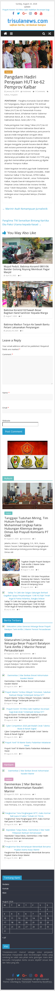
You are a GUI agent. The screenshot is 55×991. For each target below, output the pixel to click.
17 (5, 922)
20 (26, 922)
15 (41, 918)
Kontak (5, 888)
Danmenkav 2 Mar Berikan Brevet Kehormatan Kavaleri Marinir (23, 787)
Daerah (8, 72)
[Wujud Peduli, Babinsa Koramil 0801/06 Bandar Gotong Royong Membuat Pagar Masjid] (27, 239)
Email (5, 407)
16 (48, 918)
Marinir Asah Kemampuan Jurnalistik (25, 208)
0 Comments (40, 91)
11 (12, 918)
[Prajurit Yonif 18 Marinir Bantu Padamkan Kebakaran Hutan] (26, 742)
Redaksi (5, 884)
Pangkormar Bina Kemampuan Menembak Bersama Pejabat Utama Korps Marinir (27, 853)
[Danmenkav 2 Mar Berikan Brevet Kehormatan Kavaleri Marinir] (26, 675)
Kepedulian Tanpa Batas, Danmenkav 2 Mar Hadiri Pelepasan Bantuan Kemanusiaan (26, 837)
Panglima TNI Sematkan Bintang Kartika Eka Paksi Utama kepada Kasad (25, 222)
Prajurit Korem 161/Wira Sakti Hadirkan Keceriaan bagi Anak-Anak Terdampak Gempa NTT (25, 716)
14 (33, 918)
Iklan (4, 893)
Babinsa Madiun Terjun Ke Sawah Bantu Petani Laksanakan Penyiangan (27, 326)
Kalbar (6, 95)
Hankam (9, 779)
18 (12, 922)
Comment (7, 354)
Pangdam (14, 95)
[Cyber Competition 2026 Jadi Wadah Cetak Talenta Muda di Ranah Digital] (26, 725)
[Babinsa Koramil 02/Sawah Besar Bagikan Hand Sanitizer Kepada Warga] (27, 282)
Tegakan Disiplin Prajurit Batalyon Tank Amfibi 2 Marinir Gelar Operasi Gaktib (35, 564)
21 (33, 922)
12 (19, 918)
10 (5, 918)
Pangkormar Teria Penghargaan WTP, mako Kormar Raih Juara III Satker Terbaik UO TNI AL (27, 820)
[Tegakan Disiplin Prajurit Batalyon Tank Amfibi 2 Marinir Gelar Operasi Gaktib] (11, 560)
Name (5, 392)
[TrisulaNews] (5, 33)
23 (48, 922)
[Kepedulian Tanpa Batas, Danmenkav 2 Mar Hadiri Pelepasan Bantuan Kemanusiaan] (26, 830)
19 (19, 922)
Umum (8, 635)
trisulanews (26, 91)
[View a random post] (50, 33)
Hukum (8, 513)
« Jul (4, 937)
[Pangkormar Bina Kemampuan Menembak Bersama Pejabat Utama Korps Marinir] (26, 846)
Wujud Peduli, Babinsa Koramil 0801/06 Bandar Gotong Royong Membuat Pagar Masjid (27, 269)
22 (41, 922)
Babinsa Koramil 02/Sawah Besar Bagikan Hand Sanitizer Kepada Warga (26, 311)
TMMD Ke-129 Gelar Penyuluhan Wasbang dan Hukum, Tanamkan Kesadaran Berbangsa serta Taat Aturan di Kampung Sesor (35, 580)
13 (26, 918)
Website (6, 420)
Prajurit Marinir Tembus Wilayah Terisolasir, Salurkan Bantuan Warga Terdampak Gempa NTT (27, 699)
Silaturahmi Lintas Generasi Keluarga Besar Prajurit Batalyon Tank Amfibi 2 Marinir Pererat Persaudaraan (27, 645)
